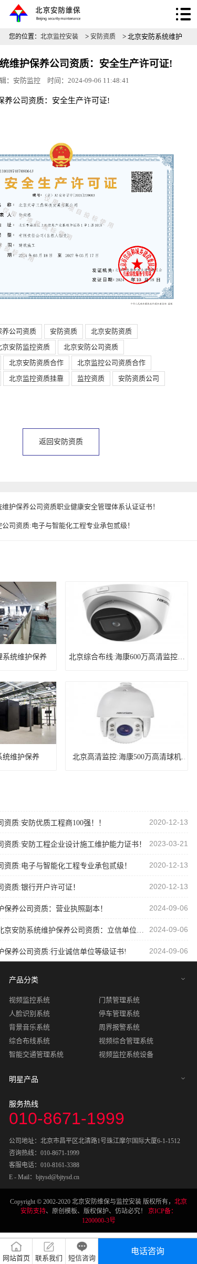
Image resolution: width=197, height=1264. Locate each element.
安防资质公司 (138, 378)
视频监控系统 (29, 1000)
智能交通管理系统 (36, 1054)
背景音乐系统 (29, 1027)
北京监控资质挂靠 (36, 378)
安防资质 (103, 36)
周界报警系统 (119, 1027)
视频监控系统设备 (126, 1054)
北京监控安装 (59, 36)
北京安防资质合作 (36, 363)
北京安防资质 (111, 331)
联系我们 (49, 1258)
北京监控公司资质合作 (111, 363)
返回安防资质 (61, 442)
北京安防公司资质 (91, 347)
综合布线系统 (29, 1041)
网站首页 (16, 1258)
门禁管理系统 (119, 1000)
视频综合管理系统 (126, 1041)
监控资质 (91, 378)
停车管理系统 (119, 1013)
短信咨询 (82, 1258)
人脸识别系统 (29, 1013)
